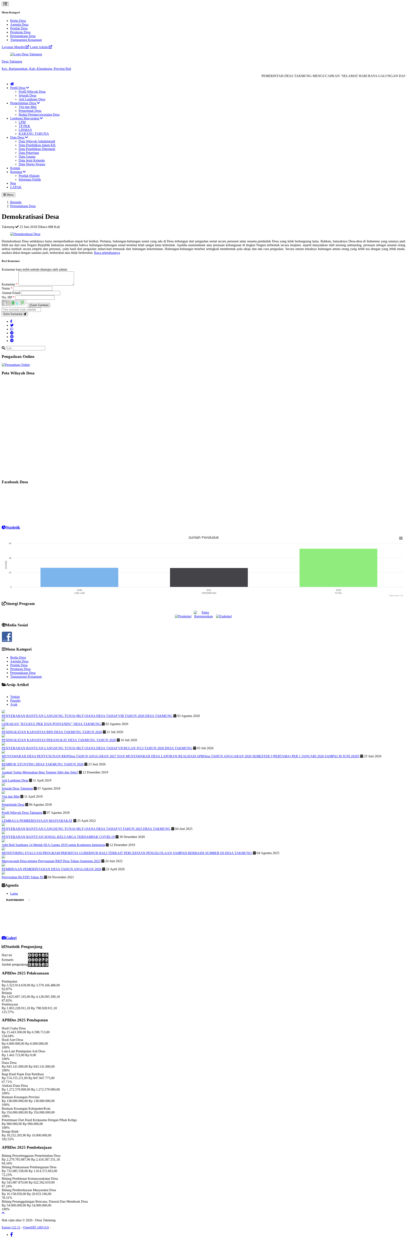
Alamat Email (11, 293)
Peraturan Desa (20, 32)
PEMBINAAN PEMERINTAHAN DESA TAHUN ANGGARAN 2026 (51, 869)
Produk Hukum (29, 175)
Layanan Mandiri (14, 47)
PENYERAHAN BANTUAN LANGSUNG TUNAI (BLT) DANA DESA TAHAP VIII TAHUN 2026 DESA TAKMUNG (87, 716)
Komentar (10, 284)
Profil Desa (18, 88)
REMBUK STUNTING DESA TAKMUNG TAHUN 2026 (43, 764)
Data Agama (27, 156)
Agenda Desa (19, 24)
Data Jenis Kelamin (32, 160)
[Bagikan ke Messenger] (12, 340)
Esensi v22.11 (11, 1227)
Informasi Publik (30, 179)
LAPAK (16, 187)
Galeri (11, 938)
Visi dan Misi (27, 107)
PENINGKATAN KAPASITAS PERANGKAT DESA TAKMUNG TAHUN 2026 (59, 740)
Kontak (15, 168)
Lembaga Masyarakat (25, 118)
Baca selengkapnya (107, 252)
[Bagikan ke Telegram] (12, 333)
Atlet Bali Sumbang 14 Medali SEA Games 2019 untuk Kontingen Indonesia (53, 845)
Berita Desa (18, 20)
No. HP (8, 297)
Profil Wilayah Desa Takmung (22, 812)
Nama (7, 288)
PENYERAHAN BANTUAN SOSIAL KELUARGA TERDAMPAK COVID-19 (58, 837)
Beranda (15, 202)
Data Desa (17, 137)
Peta (13, 183)
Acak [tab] (13, 704)
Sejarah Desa (27, 95)
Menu (10, 194)
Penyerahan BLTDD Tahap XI (23, 877)
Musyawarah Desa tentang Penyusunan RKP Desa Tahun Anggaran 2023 (51, 861)
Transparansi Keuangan (26, 40)
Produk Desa (19, 28)
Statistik (13, 527)
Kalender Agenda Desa (17, 928)
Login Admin (39, 47)
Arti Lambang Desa (32, 99)
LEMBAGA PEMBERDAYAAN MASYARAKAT (37, 820)
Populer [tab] (15, 700)
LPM (22, 122)
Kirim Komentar (13, 314)
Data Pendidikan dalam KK (37, 145)
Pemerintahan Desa (23, 103)
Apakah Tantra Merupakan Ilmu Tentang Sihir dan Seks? (40, 772)
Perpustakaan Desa (23, 36)
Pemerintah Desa (30, 110)
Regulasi (16, 172)
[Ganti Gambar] (39, 305)
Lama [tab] (14, 893)
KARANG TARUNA (34, 133)
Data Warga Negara (32, 164)
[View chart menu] (400, 538)
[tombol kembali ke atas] (3, 1213)
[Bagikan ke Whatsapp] (11, 329)
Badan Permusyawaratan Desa (39, 114)
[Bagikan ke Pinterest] (12, 337)
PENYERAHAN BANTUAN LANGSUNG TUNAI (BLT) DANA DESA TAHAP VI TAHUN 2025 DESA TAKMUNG (86, 829)
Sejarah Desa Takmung (17, 788)
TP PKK (24, 126)
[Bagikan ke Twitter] (12, 325)
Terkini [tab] (15, 697)
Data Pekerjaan (29, 153)
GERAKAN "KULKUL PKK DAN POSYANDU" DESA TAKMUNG (52, 724)
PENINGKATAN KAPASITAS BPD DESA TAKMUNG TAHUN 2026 (52, 732)
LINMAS (25, 130)
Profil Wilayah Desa (32, 91)
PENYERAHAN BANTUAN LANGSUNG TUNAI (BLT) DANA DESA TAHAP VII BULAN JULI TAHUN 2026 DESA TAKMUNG (97, 748)
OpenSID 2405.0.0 (36, 1227)
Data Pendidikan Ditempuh (37, 149)
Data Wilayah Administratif (37, 141)
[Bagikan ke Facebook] (11, 321)
